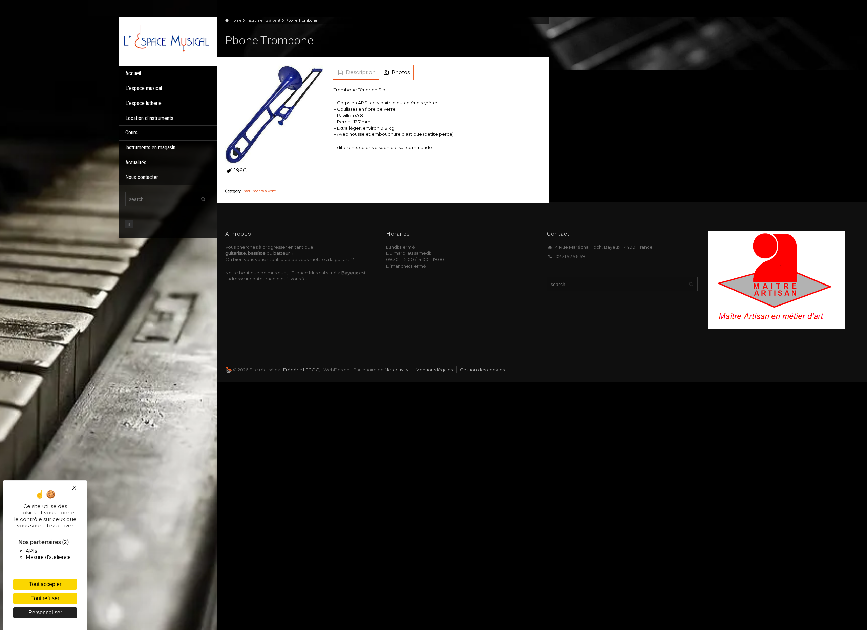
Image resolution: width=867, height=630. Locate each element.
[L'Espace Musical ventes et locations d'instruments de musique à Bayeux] (166, 37)
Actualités (135, 162)
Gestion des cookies (482, 369)
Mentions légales (434, 369)
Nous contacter (141, 177)
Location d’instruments (149, 118)
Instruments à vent (259, 191)
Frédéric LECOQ (301, 369)
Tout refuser (45, 598)
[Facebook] (129, 224)
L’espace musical (143, 88)
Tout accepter (45, 584)
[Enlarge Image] (274, 114)
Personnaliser (45, 612)
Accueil (133, 73)
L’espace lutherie (143, 103)
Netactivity (396, 369)
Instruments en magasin (150, 147)
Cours (131, 132)
